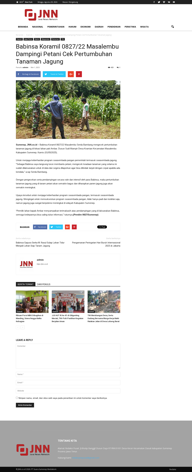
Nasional (37, 26)
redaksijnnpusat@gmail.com (85, 457)
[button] (172, 26)
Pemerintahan (55, 26)
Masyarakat (46, 39)
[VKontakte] (169, 2)
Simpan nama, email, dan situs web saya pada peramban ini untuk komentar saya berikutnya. (62, 398)
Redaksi (173, 469)
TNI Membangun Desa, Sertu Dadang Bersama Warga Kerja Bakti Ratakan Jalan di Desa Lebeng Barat (103, 318)
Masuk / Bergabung (70, 2)
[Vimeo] (164, 2)
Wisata (144, 26)
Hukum (72, 26)
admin (25, 67)
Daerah (99, 26)
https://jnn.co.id (42, 264)
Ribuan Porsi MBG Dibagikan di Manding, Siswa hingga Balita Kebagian (29, 318)
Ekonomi (86, 26)
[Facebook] (154, 2)
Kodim (37, 39)
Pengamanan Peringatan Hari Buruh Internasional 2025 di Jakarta (96, 244)
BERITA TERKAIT (26, 284)
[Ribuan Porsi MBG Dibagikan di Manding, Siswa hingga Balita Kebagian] (32, 301)
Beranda (23, 26)
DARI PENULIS (43, 284)
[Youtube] (174, 2)
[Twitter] (159, 2)
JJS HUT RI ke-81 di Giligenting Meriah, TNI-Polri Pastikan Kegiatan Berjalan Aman (67, 318)
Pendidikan (114, 26)
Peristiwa (130, 26)
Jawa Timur (28, 39)
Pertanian (55, 39)
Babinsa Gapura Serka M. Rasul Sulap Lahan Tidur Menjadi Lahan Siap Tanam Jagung (40, 244)
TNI (63, 39)
